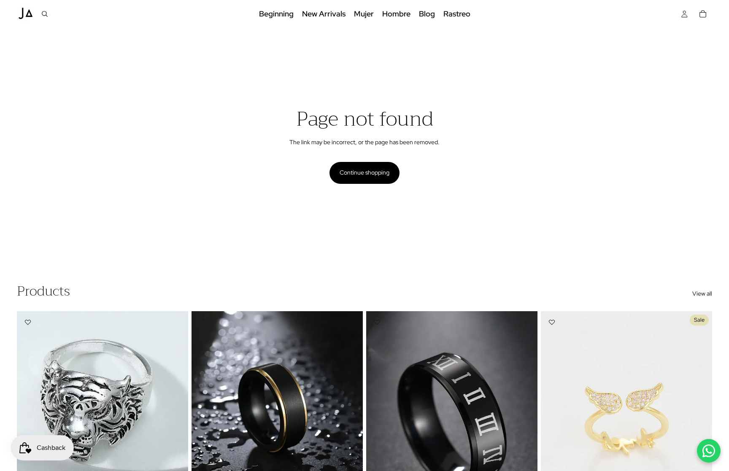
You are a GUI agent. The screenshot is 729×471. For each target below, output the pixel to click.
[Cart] (703, 14)
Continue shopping (364, 172)
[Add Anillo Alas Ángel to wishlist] (552, 322)
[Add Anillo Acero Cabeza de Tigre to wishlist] (28, 322)
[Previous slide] (29, 418)
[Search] (44, 14)
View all (702, 293)
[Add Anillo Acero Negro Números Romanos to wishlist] (377, 322)
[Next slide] (175, 418)
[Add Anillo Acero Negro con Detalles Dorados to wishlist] (202, 322)
